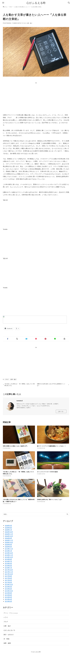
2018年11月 (9, 555)
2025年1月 (8, 530)
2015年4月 (8, 599)
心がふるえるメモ (9, 630)
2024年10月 (9, 536)
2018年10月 (9, 557)
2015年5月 (8, 597)
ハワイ (6, 617)
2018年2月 (8, 565)
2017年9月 (8, 576)
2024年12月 (9, 532)
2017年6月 (8, 578)
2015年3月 (8, 601)
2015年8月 (8, 595)
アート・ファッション (11, 613)
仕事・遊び (29, 23)
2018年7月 (8, 561)
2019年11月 (9, 549)
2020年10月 (9, 542)
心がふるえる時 (36, 3)
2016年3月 (8, 587)
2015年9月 (8, 593)
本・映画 (6, 639)
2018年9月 (8, 559)
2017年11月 (9, 572)
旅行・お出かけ (9, 634)
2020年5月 (8, 547)
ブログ (24, 23)
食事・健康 (7, 643)
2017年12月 (9, 570)
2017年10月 (9, 574)
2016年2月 (8, 589)
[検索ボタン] (69, 2)
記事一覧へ (61, 411)
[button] (7, 338)
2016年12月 (9, 584)
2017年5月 (8, 580)
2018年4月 (8, 563)
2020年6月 (8, 544)
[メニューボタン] (3, 2)
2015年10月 (9, 591)
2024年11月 (9, 534)
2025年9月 (8, 528)
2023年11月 (9, 540)
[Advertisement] (36, 96)
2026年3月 (8, 525)
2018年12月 (9, 553)
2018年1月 (8, 568)
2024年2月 (8, 538)
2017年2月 (8, 582)
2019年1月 (8, 551)
